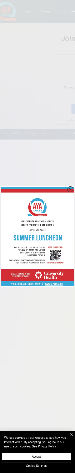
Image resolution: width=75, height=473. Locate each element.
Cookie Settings (36, 465)
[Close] (69, 437)
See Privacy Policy (44, 446)
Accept (36, 456)
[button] (70, 189)
